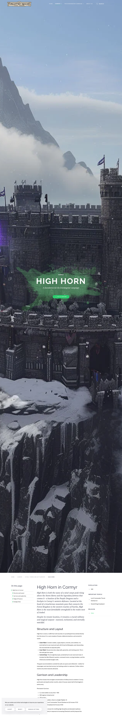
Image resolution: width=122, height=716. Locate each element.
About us (89, 3)
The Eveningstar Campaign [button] (73, 3)
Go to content (62, 296)
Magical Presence (17, 599)
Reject (20, 709)
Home (51, 3)
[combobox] (105, 3)
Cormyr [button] (57, 3)
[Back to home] (19, 3)
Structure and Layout (18, 593)
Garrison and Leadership (19, 596)
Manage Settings (33, 709)
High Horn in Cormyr (17, 590)
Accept (10, 709)
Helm (92, 613)
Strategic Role (17, 601)
